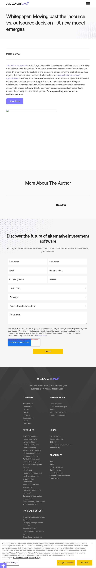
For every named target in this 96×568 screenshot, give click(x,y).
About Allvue (28, 404)
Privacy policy (55, 436)
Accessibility (55, 448)
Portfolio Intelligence (31, 445)
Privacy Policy (41, 335)
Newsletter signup (57, 473)
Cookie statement (56, 439)
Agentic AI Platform (30, 436)
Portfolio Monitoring (30, 456)
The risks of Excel (29, 528)
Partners (26, 412)
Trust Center (54, 479)
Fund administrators (57, 415)
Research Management (31, 462)
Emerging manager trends (33, 523)
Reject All (84, 563)
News (52, 464)
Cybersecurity (28, 418)
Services (26, 415)
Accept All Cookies (66, 563)
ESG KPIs (26, 526)
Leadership (27, 407)
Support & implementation (60, 476)
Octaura (26, 468)
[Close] (92, 543)
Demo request (55, 470)
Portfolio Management (31, 459)
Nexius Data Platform (31, 439)
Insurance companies (58, 412)
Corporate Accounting (31, 453)
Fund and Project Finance (32, 473)
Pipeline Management (31, 476)
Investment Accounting (32, 450)
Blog (52, 461)
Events (25, 421)
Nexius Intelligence (30, 442)
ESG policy (54, 442)
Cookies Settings (10, 563)
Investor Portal (28, 479)
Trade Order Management (32, 465)
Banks (52, 409)
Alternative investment (16, 65)
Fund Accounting (29, 448)
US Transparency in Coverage (61, 445)
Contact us (27, 424)
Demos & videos (56, 467)
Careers (26, 409)
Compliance (27, 470)
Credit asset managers (58, 407)
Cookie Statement (20, 558)
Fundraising (27, 482)
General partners (56, 404)
